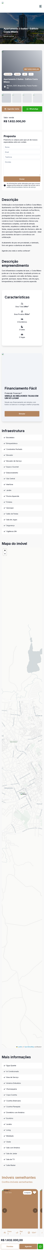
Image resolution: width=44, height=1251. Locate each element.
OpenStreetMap (29, 1047)
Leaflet (19, 1047)
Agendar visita (13, 109)
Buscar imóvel (9, 36)
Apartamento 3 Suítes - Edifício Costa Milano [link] (20, 39)
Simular (22, 414)
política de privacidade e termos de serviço (21, 187)
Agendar (28, 1246)
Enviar (22, 179)
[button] (24, 796)
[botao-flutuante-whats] (40, 1246)
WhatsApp (33, 109)
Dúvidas (10, 1246)
